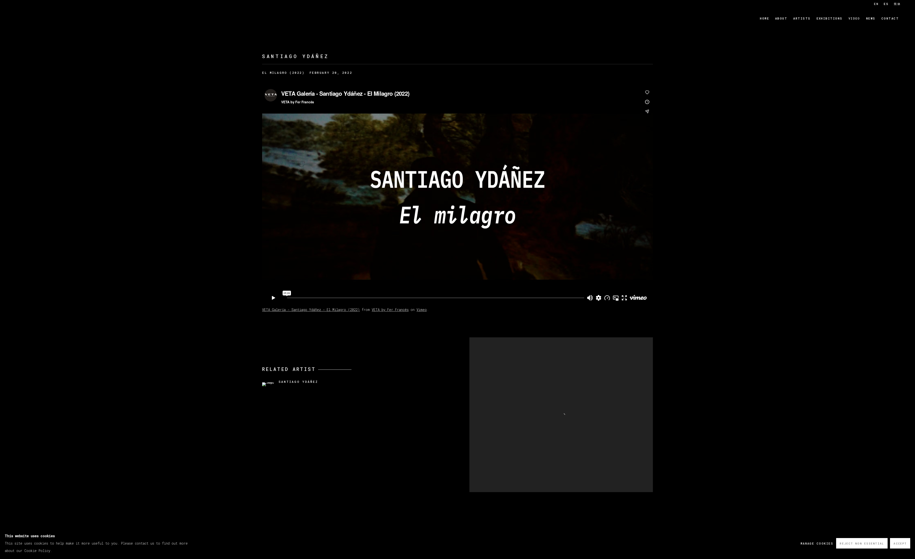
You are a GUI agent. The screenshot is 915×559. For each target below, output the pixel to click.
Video (854, 18)
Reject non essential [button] (862, 543)
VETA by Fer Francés (390, 309)
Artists (801, 18)
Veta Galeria (42, 18)
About (781, 18)
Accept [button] (900, 543)
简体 (897, 4)
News (870, 18)
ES (886, 4)
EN (876, 4)
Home (764, 18)
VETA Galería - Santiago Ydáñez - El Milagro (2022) (311, 309)
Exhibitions (830, 18)
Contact (890, 18)
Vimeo (422, 309)
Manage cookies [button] (817, 543)
